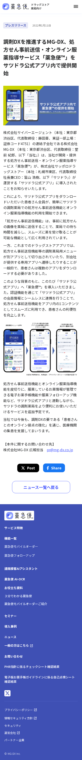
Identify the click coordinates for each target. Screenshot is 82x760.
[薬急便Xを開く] (7, 693)
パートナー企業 (14, 740)
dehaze (76, 6)
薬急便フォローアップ (19, 555)
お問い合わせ (13, 656)
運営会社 (10, 733)
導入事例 (10, 626)
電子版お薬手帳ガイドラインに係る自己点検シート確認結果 (39, 679)
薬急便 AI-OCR (14, 579)
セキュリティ (12, 726)
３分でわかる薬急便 (18, 596)
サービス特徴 (13, 528)
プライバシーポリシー (18, 710)
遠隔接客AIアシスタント (21, 568)
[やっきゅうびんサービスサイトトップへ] (19, 516)
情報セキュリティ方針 (18, 718)
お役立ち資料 (13, 588)
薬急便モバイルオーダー (21, 546)
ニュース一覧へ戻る (41, 487)
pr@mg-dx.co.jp (60, 449)
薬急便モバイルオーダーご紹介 (25, 604)
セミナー (10, 616)
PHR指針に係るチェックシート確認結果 (31, 666)
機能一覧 (10, 538)
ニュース (10, 637)
